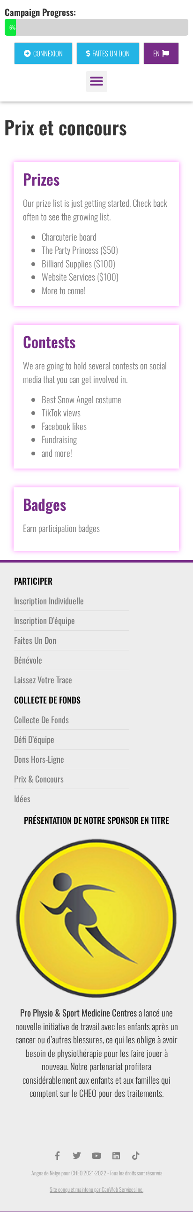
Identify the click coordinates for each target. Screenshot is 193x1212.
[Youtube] (96, 1155)
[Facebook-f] (57, 1155)
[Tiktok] (136, 1155)
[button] (96, 81)
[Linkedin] (116, 1155)
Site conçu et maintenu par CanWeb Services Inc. (96, 1189)
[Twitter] (77, 1155)
